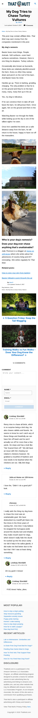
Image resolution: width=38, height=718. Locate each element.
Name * (7, 389)
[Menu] (3, 4)
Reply (8, 468)
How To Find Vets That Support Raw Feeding (17, 654)
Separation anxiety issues (13, 616)
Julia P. (20, 22)
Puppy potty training (11, 619)
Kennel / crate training (12, 621)
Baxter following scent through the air (17, 278)
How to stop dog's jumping (13, 624)
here (29, 707)
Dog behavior (5, 287)
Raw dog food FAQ (11, 629)
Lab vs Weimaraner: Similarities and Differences (17, 641)
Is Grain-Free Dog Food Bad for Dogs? (18, 646)
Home (3, 31)
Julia (11, 287)
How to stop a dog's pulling (13, 611)
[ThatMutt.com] (19, 4)
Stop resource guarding (12, 614)
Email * (7, 398)
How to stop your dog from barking (16, 273)
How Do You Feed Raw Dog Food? (17, 659)
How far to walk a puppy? (13, 627)
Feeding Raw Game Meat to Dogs (16, 649)
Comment (6, 370)
